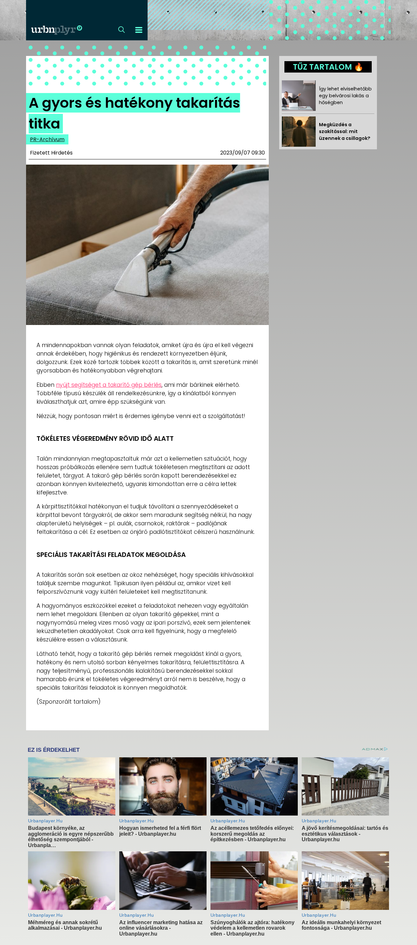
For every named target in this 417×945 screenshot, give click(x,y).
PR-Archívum (47, 139)
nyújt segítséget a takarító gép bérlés (109, 385)
